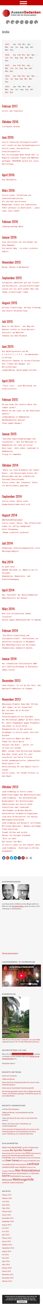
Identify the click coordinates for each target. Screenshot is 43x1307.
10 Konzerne (8, 713)
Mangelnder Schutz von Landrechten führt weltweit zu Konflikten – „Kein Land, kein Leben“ (21, 208)
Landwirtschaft (8, 1167)
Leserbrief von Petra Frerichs (17, 757)
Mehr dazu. (33, 1299)
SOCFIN (6, 1175)
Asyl (23, 1148)
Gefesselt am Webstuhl (13, 333)
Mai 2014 (7, 561)
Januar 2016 (9, 237)
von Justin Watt (34, 1040)
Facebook (31, 22)
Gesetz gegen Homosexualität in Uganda (21, 620)
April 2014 (8, 590)
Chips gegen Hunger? (12, 423)
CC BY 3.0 (16, 1042)
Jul (16, 68)
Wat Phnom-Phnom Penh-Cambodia (15, 1040)
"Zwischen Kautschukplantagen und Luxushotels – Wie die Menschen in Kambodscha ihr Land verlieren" (19, 442)
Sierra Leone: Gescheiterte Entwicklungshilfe (18, 1088)
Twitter (36, 22)
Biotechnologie (6, 1153)
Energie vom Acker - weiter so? (17, 745)
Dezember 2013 (11, 680)
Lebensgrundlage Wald (12, 227)
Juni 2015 (7, 346)
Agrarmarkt (16, 1147)
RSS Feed (13, 22)
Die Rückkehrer (9, 180)
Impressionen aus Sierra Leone (17, 804)
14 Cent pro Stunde (11, 748)
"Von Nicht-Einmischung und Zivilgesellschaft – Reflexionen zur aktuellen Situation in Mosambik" (20, 638)
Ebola (28, 1153)
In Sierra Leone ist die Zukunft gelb (21, 845)
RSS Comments (8, 22)
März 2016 (8, 190)
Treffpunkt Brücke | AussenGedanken (15, 1112)
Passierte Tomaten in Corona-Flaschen (21, 361)
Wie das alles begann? (10, 953)
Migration (23, 1167)
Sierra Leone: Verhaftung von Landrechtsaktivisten (16, 1125)
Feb (19, 44)
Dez (11, 92)
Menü (22, 2)
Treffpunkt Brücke (11, 127)
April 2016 (8, 174)
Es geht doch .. (10, 567)
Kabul (38, 1161)
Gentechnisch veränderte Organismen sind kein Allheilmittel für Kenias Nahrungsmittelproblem (20, 817)
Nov (6, 71)
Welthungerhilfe (23, 1179)
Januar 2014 (9, 658)
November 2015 (11, 262)
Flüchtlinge (6, 1157)
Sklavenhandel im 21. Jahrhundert (28, 1173)
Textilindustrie (15, 1176)
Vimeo (17, 22)
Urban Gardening (26, 1176)
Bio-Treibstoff (25, 1150)
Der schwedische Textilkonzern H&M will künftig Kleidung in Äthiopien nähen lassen (20, 667)
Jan (14, 55)
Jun (6, 58)
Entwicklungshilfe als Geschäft (17, 717)
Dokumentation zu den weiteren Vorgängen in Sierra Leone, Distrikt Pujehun (20, 732)
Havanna (25, 1161)
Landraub (33, 1164)
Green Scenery (12, 1160)
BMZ (12, 1153)
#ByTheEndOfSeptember (12, 520)
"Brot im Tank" (9, 839)
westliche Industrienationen (12, 1182)
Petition (4, 1173)
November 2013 (11, 699)
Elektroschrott (6, 1155)
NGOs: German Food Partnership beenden (21, 751)
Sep (25, 68)
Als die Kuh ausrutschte (14, 202)
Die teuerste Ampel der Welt (16, 739)
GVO (21, 1161)
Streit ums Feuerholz (12, 111)
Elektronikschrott (36, 1153)
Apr (28, 55)
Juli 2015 (7, 321)
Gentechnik (21, 1158)
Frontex (13, 1158)
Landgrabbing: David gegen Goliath (19, 370)
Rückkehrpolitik (12, 1173)
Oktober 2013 (10, 786)
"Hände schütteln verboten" (15, 532)
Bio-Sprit (14, 1150)
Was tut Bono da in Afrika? (15, 710)
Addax (4, 1147)
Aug (21, 68)
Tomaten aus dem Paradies (14, 336)
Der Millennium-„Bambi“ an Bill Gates (21, 720)
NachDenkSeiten (18, 906)
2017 (7, 44)
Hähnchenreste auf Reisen (14, 598)
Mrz (23, 55)
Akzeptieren (22, 1302)
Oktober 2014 (10, 465)
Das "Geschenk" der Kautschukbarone (20, 595)
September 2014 (12, 496)
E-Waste (23, 1153)
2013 (7, 87)
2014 (7, 76)
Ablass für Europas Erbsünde (16, 835)
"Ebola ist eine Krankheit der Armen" (21, 470)
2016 (7, 55)
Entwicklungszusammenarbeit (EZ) (21, 1155)
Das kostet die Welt (12, 842)
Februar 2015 (10, 399)
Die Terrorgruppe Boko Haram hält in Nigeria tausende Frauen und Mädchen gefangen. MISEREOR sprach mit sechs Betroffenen (21, 1093)
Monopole (5, 1171)
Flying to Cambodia (11, 454)
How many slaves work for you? (17, 754)
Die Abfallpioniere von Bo (15, 351)
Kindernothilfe (10, 1164)
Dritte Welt (17, 1153)
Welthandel (7, 1179)
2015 (7, 65)
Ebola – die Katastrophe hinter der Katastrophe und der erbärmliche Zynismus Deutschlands (20, 476)
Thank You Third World (13, 742)
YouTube (22, 22)
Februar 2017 (10, 106)
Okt (26, 58)
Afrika (9, 1147)
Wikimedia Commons (31, 1042)
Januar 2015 (9, 433)
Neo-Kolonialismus (27, 1170)
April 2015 (8, 380)
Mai (33, 76)
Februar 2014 (10, 630)
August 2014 (9, 515)
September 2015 (12, 277)
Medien (17, 1167)
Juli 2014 (7, 543)
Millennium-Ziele (31, 1167)
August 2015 (9, 302)
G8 (16, 1158)
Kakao (3, 1164)
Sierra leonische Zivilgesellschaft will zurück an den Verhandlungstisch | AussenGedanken (20, 1130)
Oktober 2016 (10, 121)
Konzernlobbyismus (21, 1164)
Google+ (27, 22)
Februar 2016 (10, 221)
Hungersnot (32, 1161)
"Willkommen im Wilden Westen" (17, 810)
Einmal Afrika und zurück (14, 832)
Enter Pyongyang (10, 529)
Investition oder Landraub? (15, 807)
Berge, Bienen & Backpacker (15, 267)
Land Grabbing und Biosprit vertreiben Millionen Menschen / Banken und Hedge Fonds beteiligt (21, 826)
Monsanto (11, 1171)
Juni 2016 (8, 137)
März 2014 (8, 608)
